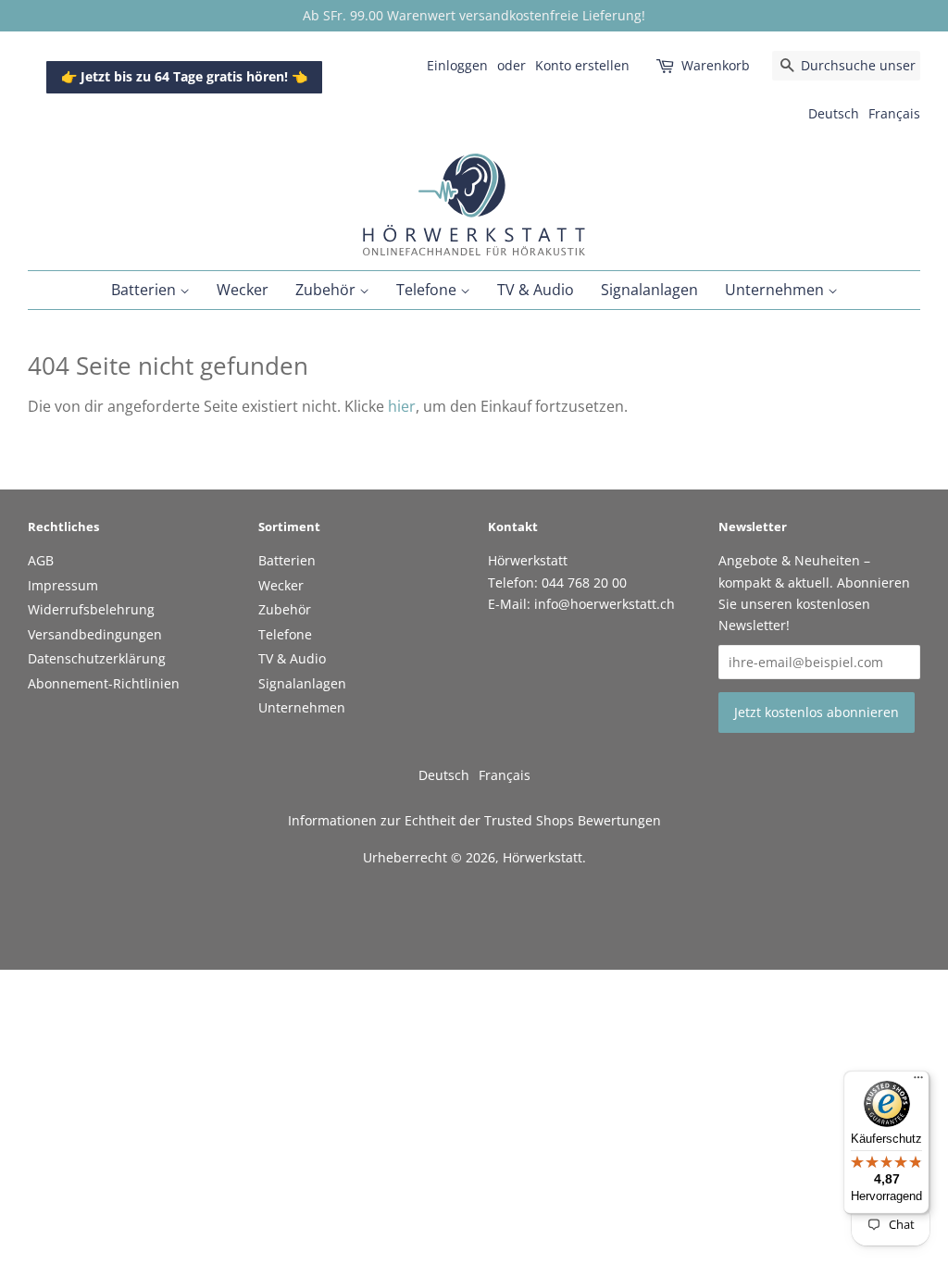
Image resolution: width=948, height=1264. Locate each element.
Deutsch (833, 113)
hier (402, 406)
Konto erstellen (582, 65)
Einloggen (457, 65)
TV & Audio (535, 289)
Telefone (428, 289)
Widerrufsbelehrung (91, 609)
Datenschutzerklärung (97, 658)
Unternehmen (776, 289)
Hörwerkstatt (542, 857)
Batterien (145, 289)
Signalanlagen (649, 289)
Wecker (242, 289)
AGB (41, 560)
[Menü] (918, 1082)
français (894, 113)
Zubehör (327, 289)
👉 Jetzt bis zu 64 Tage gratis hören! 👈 (184, 76)
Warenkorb (715, 65)
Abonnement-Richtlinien (104, 683)
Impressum (63, 585)
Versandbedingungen (95, 634)
